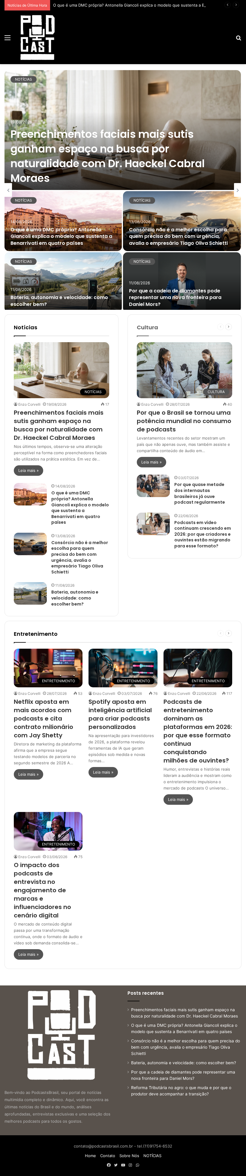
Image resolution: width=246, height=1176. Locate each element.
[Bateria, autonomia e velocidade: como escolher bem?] (63, 282)
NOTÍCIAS (23, 79)
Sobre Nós (129, 1155)
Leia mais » (28, 470)
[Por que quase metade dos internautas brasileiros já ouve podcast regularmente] (153, 486)
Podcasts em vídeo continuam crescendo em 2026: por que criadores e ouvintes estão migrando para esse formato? (202, 534)
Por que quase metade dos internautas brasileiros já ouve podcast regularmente (199, 493)
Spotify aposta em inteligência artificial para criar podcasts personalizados (120, 714)
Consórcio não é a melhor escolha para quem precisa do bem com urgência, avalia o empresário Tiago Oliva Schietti (178, 236)
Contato (107, 1155)
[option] (123, 190)
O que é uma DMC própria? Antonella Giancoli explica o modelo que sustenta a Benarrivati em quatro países (61, 236)
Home (90, 1155)
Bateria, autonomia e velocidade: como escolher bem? (59, 300)
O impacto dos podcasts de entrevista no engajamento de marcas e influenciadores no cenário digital (42, 890)
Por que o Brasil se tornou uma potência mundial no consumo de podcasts (184, 421)
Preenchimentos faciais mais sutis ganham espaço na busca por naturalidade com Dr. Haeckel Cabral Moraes (107, 156)
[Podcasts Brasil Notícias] (37, 37)
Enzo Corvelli (29, 404)
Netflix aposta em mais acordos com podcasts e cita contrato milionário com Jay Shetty (43, 718)
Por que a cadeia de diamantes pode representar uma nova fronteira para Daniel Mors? (175, 297)
